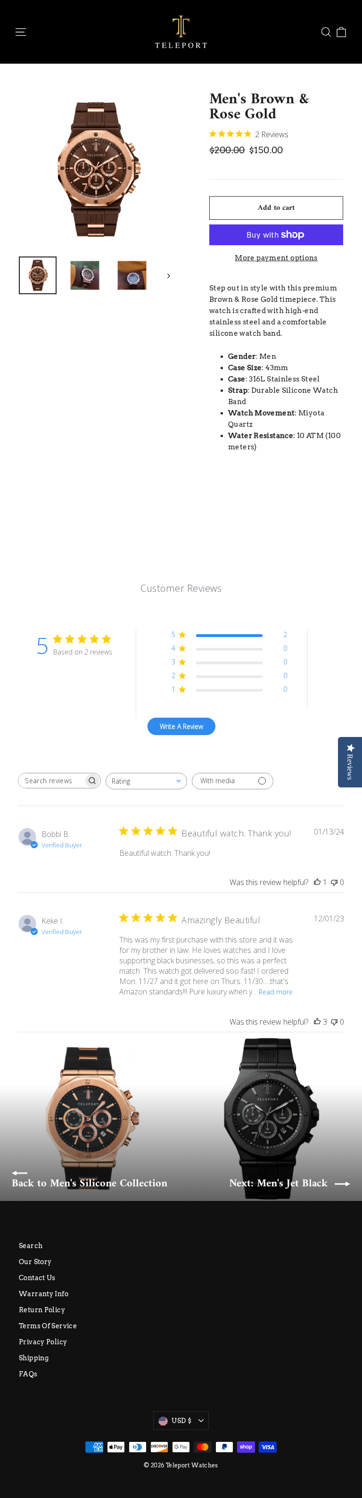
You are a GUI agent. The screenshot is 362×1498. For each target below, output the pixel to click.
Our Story (35, 1262)
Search (30, 1246)
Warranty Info (43, 1294)
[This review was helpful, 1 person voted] (317, 882)
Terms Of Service (48, 1326)
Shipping (34, 1358)
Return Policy (42, 1310)
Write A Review (181, 726)
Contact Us (37, 1278)
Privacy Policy (43, 1342)
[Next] (168, 275)
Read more (276, 991)
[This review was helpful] (317, 1022)
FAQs (28, 1374)
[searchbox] (50, 780)
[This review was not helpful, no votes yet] (334, 882)
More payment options (276, 258)
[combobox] (146, 781)
